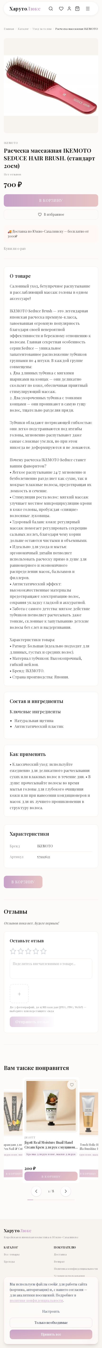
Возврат (59, 1261)
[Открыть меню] (88, 8)
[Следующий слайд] (65, 1191)
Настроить (51, 1311)
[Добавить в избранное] (72, 1085)
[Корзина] (77, 8)
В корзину (51, 200)
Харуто (25, 8)
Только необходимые (51, 1322)
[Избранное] (61, 8)
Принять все (51, 1334)
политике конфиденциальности (36, 1300)
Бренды (9, 1261)
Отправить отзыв (32, 1021)
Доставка (60, 1254)
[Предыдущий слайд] (36, 1191)
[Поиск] (51, 8)
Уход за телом (41, 29)
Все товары (11, 1254)
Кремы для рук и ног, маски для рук (51, 1154)
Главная (9, 29)
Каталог (23, 29)
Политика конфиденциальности (76, 1268)
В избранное (54, 214)
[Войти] (69, 8)
